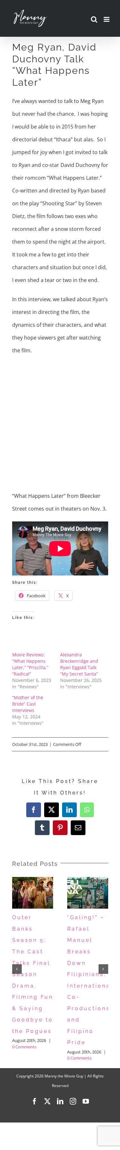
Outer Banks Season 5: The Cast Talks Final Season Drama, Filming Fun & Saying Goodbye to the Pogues (32, 974)
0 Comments (24, 1047)
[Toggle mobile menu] (107, 19)
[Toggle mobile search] (94, 19)
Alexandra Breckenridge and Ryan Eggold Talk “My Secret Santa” (79, 664)
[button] (17, 969)
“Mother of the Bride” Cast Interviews (27, 703)
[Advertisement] (60, 423)
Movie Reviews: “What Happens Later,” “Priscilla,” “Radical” (30, 664)
